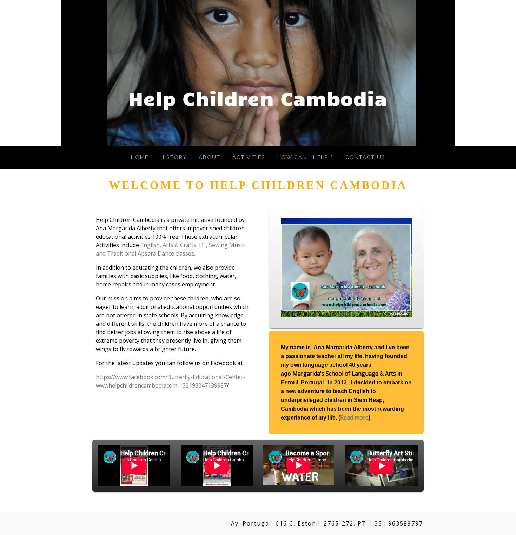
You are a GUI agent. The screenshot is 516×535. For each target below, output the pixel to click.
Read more (354, 417)
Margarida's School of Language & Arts (344, 373)
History (173, 157)
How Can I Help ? (305, 157)
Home (139, 157)
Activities (248, 157)
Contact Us (365, 157)
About (209, 157)
